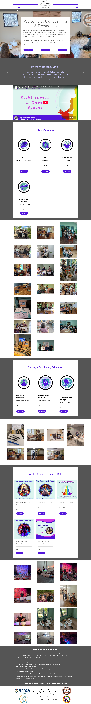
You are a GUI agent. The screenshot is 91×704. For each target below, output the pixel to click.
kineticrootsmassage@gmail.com (45, 696)
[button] (77, 7)
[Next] (83, 72)
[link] (24, 158)
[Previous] (7, 72)
